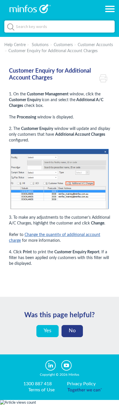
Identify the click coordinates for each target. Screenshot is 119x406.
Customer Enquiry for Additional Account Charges (53, 51)
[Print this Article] (104, 77)
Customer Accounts (95, 45)
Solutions (40, 45)
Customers (63, 45)
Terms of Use (41, 390)
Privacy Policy (81, 384)
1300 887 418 (37, 384)
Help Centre (15, 45)
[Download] (48, 201)
